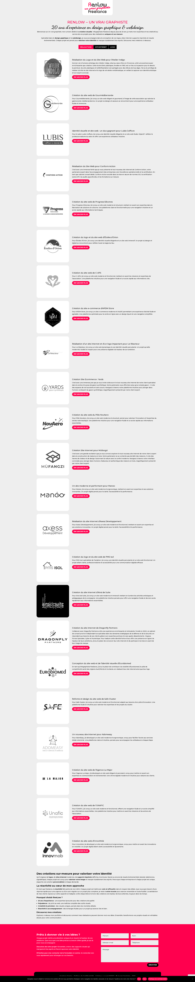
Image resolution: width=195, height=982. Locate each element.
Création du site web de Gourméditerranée (92, 95)
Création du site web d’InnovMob (88, 841)
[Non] (192, 979)
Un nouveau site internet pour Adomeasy (92, 734)
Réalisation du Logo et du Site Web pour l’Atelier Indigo (98, 60)
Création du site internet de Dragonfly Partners (94, 628)
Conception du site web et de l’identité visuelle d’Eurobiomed (101, 663)
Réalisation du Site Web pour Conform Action (93, 166)
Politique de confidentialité (158, 979)
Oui (139, 979)
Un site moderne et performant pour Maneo (93, 486)
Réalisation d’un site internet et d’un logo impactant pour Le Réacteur (106, 344)
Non (144, 979)
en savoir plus (81, 77)
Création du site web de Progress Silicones (92, 202)
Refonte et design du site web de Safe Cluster (94, 699)
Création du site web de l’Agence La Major (92, 770)
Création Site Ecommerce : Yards (87, 379)
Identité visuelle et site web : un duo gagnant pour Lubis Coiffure (103, 131)
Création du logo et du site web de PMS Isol (93, 557)
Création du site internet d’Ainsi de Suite (91, 592)
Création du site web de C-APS (86, 273)
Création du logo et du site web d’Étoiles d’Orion (95, 237)
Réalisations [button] (86, 47)
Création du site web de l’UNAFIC (88, 805)
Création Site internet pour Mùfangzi (90, 450)
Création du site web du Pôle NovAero (90, 415)
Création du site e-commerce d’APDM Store (93, 308)
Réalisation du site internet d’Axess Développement (96, 521)
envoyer (153, 965)
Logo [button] (112, 47)
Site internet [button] (101, 47)
